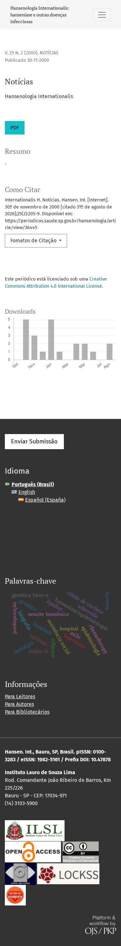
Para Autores (19, 704)
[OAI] (20, 873)
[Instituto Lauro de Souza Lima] (35, 830)
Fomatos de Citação (34, 240)
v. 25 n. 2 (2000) (21, 53)
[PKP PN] (68, 873)
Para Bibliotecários (27, 712)
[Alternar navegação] (102, 14)
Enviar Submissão (34, 441)
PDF (14, 128)
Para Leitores (20, 696)
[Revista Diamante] (15, 895)
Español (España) (45, 500)
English (26, 492)
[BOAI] (33, 852)
